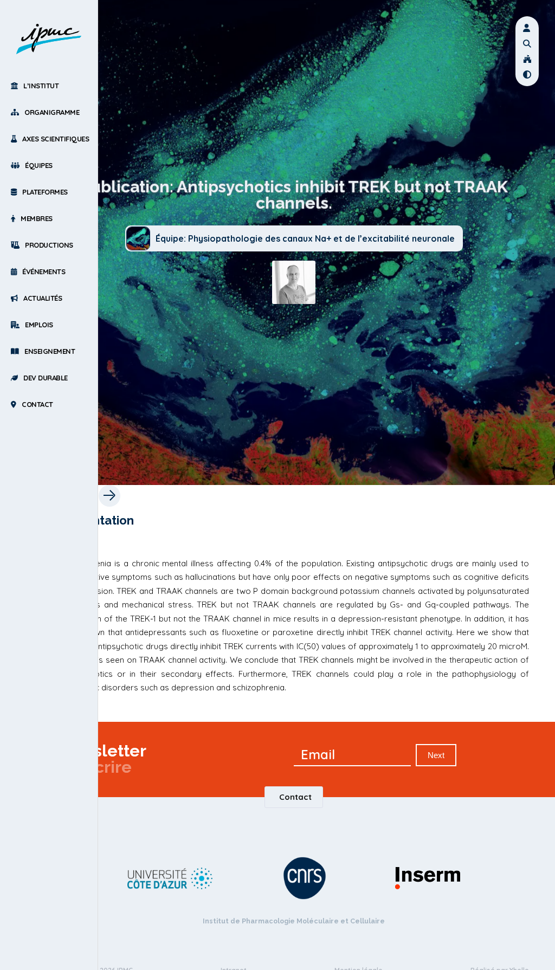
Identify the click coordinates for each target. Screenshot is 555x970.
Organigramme (51, 112)
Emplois (39, 324)
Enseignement (49, 351)
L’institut (41, 85)
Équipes (39, 165)
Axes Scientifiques (55, 138)
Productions (49, 245)
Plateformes (45, 191)
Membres (37, 218)
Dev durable (45, 377)
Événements (43, 271)
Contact (37, 404)
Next (436, 755)
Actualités (42, 298)
